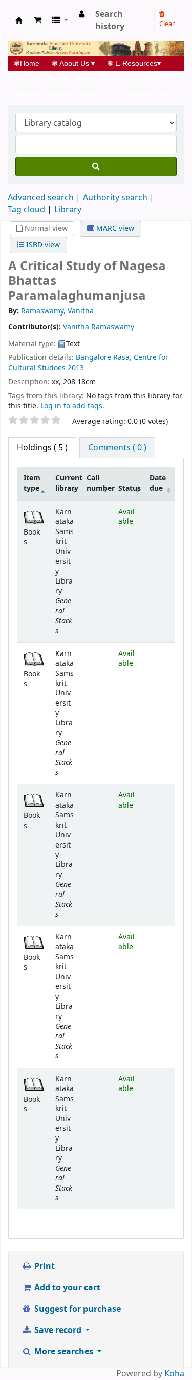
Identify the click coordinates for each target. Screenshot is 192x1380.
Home (30, 63)
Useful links (149, 94)
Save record (57, 1330)
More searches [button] (63, 1352)
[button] (38, 20)
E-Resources (134, 63)
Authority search (115, 197)
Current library (67, 483)
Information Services (52, 79)
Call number (99, 483)
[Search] (96, 166)
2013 (76, 367)
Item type (32, 483)
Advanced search (41, 197)
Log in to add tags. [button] (72, 406)
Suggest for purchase (76, 1309)
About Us (73, 63)
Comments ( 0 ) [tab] (117, 448)
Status (129, 488)
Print (43, 1266)
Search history (109, 20)
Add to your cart (66, 1287)
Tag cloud (26, 210)
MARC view (114, 228)
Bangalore (93, 357)
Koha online (19, 20)
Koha (174, 1374)
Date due (158, 483)
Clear (167, 24)
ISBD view (42, 244)
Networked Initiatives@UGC (64, 94)
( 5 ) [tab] (42, 448)
